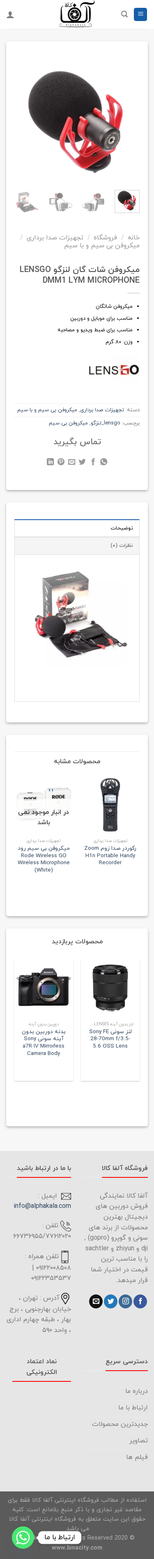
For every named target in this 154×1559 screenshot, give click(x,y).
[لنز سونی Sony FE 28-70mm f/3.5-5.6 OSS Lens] (110, 988)
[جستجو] (124, 14)
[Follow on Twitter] (110, 1301)
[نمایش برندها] (114, 368)
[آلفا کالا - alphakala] (77, 14)
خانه (134, 237)
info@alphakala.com (42, 1206)
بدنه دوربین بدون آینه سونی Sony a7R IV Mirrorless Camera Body (44, 1042)
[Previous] (128, 116)
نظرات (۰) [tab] (121, 545)
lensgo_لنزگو (105, 423)
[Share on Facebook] (93, 463)
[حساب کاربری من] (10, 14)
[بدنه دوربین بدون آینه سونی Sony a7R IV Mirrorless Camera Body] (43, 988)
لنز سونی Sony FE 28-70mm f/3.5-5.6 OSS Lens (110, 1039)
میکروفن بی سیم (68, 423)
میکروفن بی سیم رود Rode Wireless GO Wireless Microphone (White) (44, 859)
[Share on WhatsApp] (103, 463)
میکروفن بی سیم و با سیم (102, 245)
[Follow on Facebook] (140, 1301)
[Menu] (140, 14)
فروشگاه (105, 237)
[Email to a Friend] (71, 463)
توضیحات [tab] (121, 528)
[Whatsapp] (23, 1537)
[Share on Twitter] (82, 463)
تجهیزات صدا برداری (55, 237)
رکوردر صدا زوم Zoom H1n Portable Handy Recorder (110, 856)
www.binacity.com (77, 1548)
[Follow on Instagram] (125, 1301)
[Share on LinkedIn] (50, 463)
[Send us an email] (96, 1301)
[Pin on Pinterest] (60, 463)
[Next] (21, 116)
